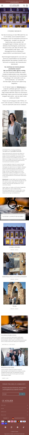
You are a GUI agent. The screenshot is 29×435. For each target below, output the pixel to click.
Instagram (14, 100)
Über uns (5, 378)
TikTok (22, 100)
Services (3, 411)
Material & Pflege (8, 344)
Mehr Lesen (14, 249)
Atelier (3, 405)
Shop (2, 408)
